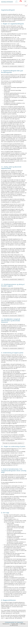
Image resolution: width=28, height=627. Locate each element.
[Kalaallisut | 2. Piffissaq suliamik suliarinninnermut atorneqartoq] (21, 1)
